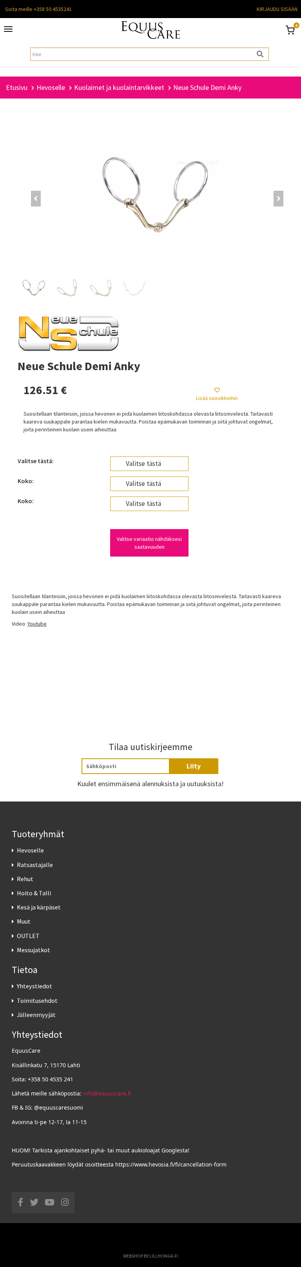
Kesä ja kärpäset (39, 907)
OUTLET (28, 936)
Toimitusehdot (37, 1000)
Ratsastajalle (35, 865)
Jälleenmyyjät (36, 1015)
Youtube (37, 623)
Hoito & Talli (34, 893)
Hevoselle (30, 850)
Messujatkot (33, 950)
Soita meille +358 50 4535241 (38, 9)
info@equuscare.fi (107, 1093)
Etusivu (16, 87)
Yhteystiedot (34, 986)
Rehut (25, 879)
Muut (24, 921)
